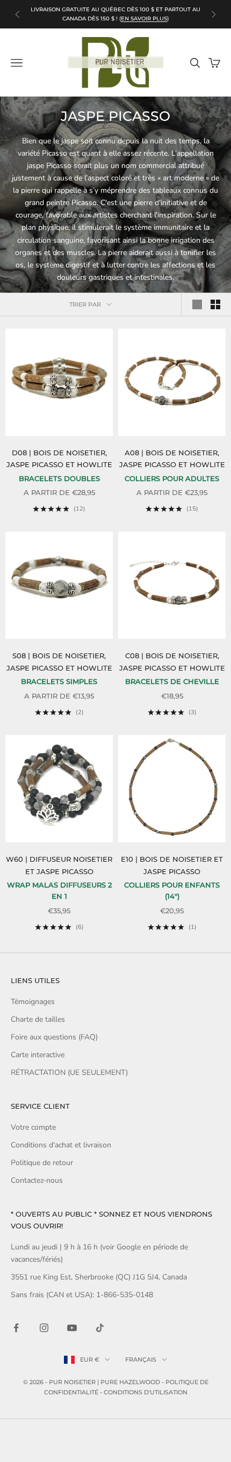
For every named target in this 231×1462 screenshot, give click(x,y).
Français (140, 1359)
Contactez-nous (37, 1180)
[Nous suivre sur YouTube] (72, 1327)
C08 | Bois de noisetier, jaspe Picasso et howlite (172, 661)
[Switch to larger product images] (197, 304)
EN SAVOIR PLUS (144, 18)
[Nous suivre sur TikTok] (100, 1327)
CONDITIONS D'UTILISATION (145, 1392)
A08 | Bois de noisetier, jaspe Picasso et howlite (172, 458)
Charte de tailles (38, 1019)
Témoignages (33, 1002)
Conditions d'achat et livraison (61, 1145)
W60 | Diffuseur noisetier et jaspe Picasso (59, 865)
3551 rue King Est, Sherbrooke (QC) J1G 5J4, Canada (99, 1277)
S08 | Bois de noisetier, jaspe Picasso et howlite (59, 661)
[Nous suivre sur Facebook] (16, 1327)
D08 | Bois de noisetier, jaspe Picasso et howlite (59, 458)
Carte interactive (37, 1055)
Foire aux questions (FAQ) (54, 1037)
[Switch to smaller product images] (215, 304)
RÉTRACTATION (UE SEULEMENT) (69, 1072)
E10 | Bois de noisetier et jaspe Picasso (172, 865)
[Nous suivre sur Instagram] (44, 1327)
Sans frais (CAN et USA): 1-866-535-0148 (82, 1295)
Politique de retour (42, 1163)
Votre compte (33, 1127)
